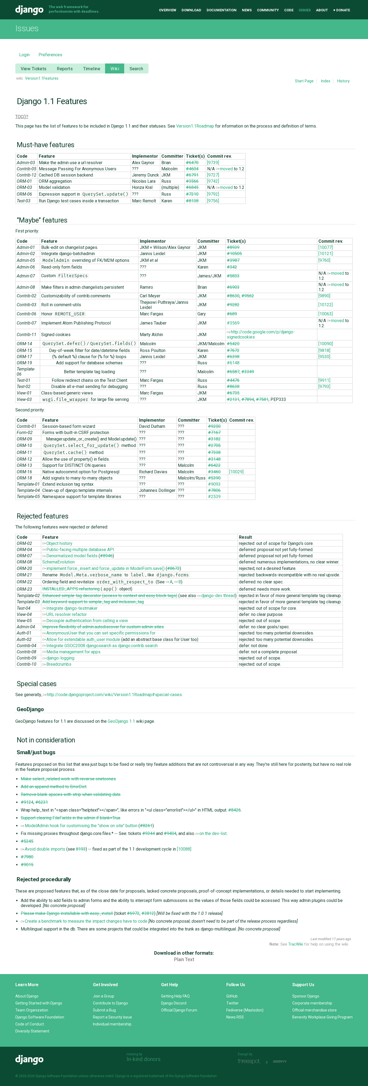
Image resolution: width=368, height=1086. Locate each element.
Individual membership (112, 1024)
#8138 (192, 200)
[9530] (324, 356)
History (343, 81)
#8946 (106, 555)
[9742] (213, 181)
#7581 (262, 399)
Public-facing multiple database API (80, 549)
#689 (232, 313)
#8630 (233, 295)
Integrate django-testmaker (72, 608)
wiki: (19, 78)
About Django (27, 996)
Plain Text (184, 959)
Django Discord (173, 1003)
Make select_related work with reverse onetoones (68, 778)
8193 (81, 849)
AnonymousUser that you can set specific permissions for (100, 633)
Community (268, 10)
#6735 (233, 393)
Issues (305, 10)
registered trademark (148, 1076)
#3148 (214, 459)
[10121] (325, 253)
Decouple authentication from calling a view (87, 620)
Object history (59, 543)
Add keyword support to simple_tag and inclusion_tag (93, 601)
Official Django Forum (179, 1010)
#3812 (147, 913)
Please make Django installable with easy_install (67, 913)
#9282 (233, 304)
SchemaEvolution (58, 562)
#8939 (233, 247)
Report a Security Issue (112, 1017)
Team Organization (31, 1010)
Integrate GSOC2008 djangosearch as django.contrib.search (102, 645)
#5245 (27, 841)
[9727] (213, 175)
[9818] (324, 350)
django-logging (60, 658)
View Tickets (34, 68)
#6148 (233, 362)
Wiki (114, 68)
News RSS (235, 1017)
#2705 (214, 445)
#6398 (233, 356)
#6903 (233, 287)
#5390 (214, 478)
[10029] (236, 471)
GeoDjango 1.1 (121, 721)
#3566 (192, 181)
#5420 (233, 343)
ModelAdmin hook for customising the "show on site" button (81, 825)
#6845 (192, 187)
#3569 (233, 323)
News (247, 10)
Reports (65, 68)
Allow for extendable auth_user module (83, 639)
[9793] (324, 386)
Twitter (232, 1003)
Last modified (321, 939)
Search (136, 68)
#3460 (214, 471)
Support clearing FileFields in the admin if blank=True (70, 817)
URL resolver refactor (66, 614)
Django (29, 10)
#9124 (27, 802)
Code (288, 10)
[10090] (325, 343)
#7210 (192, 194)
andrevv (285, 1061)
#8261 (146, 825)
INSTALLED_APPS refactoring (71, 588)
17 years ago (341, 939)
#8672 (173, 568)
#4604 (192, 168)
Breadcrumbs (58, 664)
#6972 (133, 913)
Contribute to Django (110, 1003)
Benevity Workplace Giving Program (322, 1017)
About (322, 10)
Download (191, 10)
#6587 (233, 371)
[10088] (184, 849)
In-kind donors (144, 1059)
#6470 (192, 162)
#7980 (27, 856)
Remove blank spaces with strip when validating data (70, 794)
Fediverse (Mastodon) (244, 1010)
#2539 (214, 496)
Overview (167, 10)
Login (24, 54)
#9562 (247, 295)
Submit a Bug (104, 1010)
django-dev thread (218, 595)
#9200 (214, 426)
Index (325, 81)
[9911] (324, 380)
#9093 (214, 484)
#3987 (233, 260)
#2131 (233, 399)
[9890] (324, 295)
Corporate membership (312, 1003)
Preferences (50, 54)
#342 (232, 267)
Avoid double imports (45, 849)
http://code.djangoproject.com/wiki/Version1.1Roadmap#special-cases (114, 694)
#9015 (27, 864)
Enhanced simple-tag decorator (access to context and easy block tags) (109, 595)
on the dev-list (213, 833)
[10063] (325, 313)
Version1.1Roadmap (195, 126)
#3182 (214, 439)
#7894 (247, 399)
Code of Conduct (29, 1024)
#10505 (234, 253)
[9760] (324, 260)
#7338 (214, 452)
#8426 (234, 810)
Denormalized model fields (72, 555)
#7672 (233, 350)
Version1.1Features (41, 78)
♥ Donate (341, 10)
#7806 (214, 490)
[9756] (213, 200)
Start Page (304, 81)
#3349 (247, 371)
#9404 (170, 833)
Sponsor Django (305, 996)
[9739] (213, 162)
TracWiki (295, 944)
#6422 (214, 465)
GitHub (232, 996)
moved (226, 168)
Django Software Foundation (39, 1017)
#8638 (233, 386)
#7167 (214, 432)
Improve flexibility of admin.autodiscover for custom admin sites (103, 626)
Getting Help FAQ (175, 996)
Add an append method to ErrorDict (53, 786)
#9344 (148, 833)
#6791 (192, 175)
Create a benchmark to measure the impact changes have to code (86, 921)
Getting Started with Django (38, 1003)
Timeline (91, 68)
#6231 (41, 802)
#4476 (233, 380)
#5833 (233, 275)
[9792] (213, 194)
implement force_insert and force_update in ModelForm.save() (105, 568)
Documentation (222, 10)
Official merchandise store (314, 1010)
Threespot (250, 1061)
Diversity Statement (32, 1031)
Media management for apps (73, 651)
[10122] (325, 304)
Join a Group (103, 996)
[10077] (325, 247)
